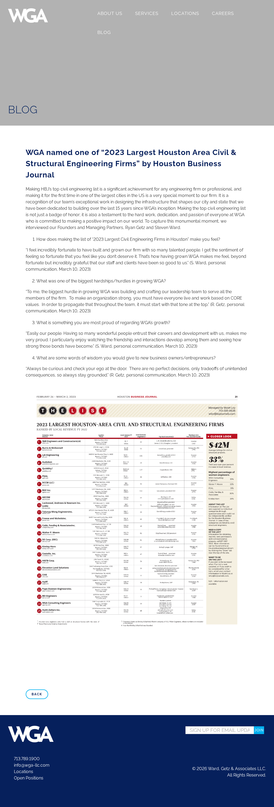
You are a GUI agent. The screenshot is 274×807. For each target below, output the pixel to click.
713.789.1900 (26, 758)
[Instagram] (256, 746)
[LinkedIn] (264, 746)
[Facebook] (248, 746)
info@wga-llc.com (31, 765)
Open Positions (28, 778)
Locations (23, 771)
